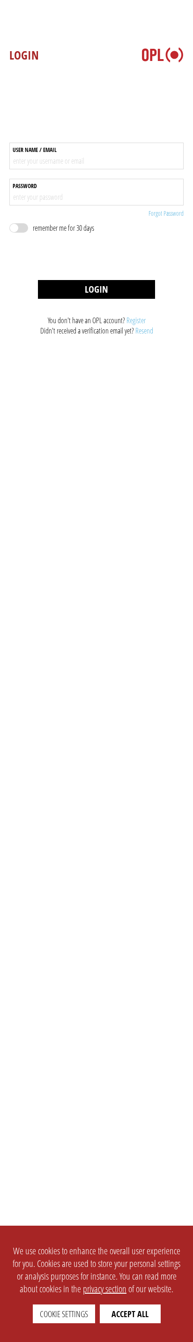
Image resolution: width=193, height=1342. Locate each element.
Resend (144, 331)
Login (96, 289)
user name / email (35, 150)
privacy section (104, 1288)
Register (136, 320)
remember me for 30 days (63, 228)
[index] (162, 54)
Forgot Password (166, 213)
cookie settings (64, 1313)
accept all (129, 1313)
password (25, 186)
